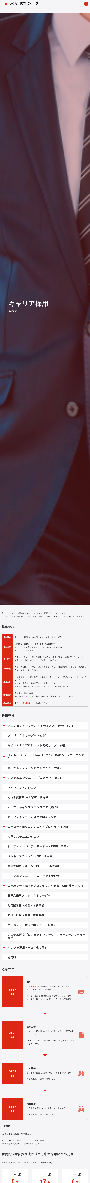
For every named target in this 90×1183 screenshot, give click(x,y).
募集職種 (26, 703)
